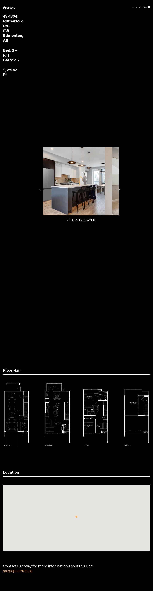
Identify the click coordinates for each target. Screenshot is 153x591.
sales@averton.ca (17, 571)
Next (115, 186)
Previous (39, 186)
